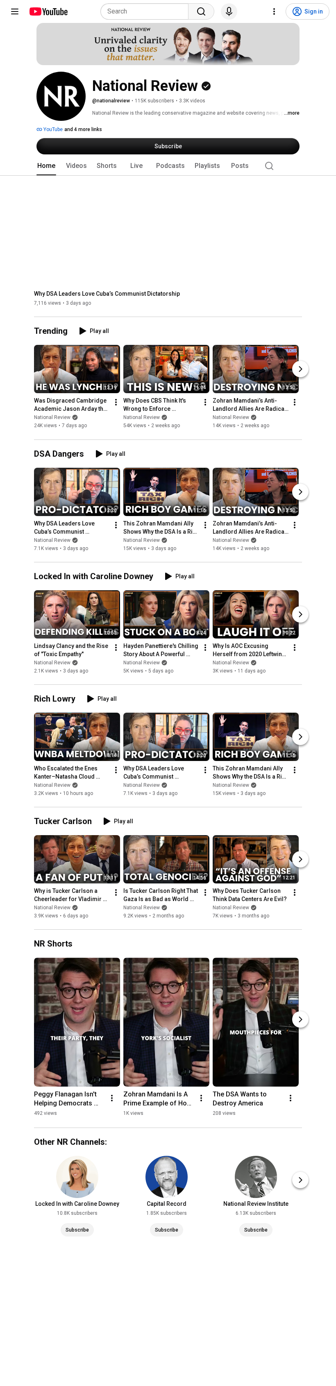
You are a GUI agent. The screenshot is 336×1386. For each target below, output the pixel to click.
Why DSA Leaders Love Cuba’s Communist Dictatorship (107, 293)
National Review (52, 418)
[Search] (201, 11)
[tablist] (168, 166)
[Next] (300, 369)
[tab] (46, 166)
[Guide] (15, 11)
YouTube (52, 129)
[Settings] (274, 11)
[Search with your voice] (229, 11)
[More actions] (116, 402)
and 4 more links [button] (83, 129)
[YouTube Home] (48, 11)
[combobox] (146, 11)
